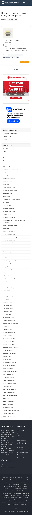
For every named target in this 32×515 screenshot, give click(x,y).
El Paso (6, 488)
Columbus (24, 484)
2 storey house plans (8, 377)
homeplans (6, 326)
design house (6, 291)
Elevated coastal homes (9, 161)
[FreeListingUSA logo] (10, 3)
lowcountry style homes (9, 176)
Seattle (20, 486)
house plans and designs (9, 362)
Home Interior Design (8, 149)
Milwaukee (26, 493)
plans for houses (7, 329)
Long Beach (14, 497)
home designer (7, 294)
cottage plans (6, 273)
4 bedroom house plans (9, 320)
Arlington (23, 504)
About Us (20, 447)
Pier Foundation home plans (10, 170)
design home (6, 285)
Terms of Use (21, 455)
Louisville (18, 493)
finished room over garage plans (11, 199)
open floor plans (7, 205)
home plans (6, 155)
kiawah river (6, 398)
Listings (6, 9)
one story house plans (8, 341)
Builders (17, 57)
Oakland (15, 502)
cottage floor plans (8, 267)
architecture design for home (10, 347)
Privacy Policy (21, 457)
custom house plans (8, 270)
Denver (25, 486)
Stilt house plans (7, 167)
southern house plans (8, 374)
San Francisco (7, 484)
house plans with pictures (9, 332)
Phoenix (12, 480)
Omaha (4, 502)
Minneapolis (22, 502)
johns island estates (8, 407)
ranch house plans (7, 264)
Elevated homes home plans (10, 158)
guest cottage (6, 196)
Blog (18, 433)
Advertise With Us (22, 452)
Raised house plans (8, 164)
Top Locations (21, 430)
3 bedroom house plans (9, 392)
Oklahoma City (25, 491)
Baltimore (12, 493)
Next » (16, 69)
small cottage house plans (9, 279)
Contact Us (20, 450)
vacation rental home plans (10, 225)
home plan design (7, 359)
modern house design (8, 288)
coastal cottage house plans (10, 261)
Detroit (11, 488)
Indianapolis (16, 484)
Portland (17, 491)
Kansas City (6, 497)
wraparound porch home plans (11, 237)
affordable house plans (9, 211)
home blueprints (7, 335)
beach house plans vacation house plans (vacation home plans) (16, 221)
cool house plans (7, 303)
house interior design (8, 297)
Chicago (20, 477)
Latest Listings (21, 440)
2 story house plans (8, 350)
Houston (26, 477)
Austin (17, 482)
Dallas (6, 482)
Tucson (13, 495)
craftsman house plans (9, 276)
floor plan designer (8, 308)
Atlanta (26, 497)
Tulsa (28, 502)
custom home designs (8, 368)
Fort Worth (7, 486)
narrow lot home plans (9, 240)
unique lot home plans (9, 246)
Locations (20, 438)
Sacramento (25, 495)
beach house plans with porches (11, 258)
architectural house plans (9, 353)
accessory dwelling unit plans (10, 190)
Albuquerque (5, 495)
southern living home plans (10, 395)
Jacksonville (24, 482)
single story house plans (9, 338)
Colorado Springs (8, 500)
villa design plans (7, 182)
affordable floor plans (8, 208)
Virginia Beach (18, 500)
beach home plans (7, 386)
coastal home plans (8, 282)
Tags (18, 435)
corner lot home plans (8, 243)
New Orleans (15, 504)
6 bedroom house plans (9, 380)
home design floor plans (9, 383)
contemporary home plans (10, 371)
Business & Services (8, 57)
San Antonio (19, 480)
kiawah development (8, 401)
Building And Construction (15, 55)
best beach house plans (9, 217)
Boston (25, 488)
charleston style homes (9, 231)
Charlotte (13, 486)
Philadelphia (5, 480)
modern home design (8, 317)
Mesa (20, 497)
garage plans (6, 184)
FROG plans (6, 202)
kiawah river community (9, 416)
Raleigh (25, 500)
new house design (7, 311)
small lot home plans (8, 249)
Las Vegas (5, 493)
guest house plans (7, 193)
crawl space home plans (9, 173)
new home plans (7, 356)
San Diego (27, 480)
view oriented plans (8, 252)
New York (5, 477)
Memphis (4, 491)
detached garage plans (9, 187)
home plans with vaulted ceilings (11, 255)
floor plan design (7, 305)
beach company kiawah (9, 413)
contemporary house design (10, 323)
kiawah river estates (8, 404)
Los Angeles (13, 477)
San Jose (12, 482)
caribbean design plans (9, 178)
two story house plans (8, 344)
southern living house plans (10, 389)
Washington (18, 488)
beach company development (11, 410)
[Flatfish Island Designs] (8, 33)
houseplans (6, 299)
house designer (7, 314)
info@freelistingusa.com (8, 467)
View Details (24, 62)
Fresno (18, 495)
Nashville (11, 491)
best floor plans (7, 214)
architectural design (8, 152)
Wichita (8, 504)
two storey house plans (9, 365)
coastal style (6, 228)
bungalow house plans (9, 234)
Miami (9, 502)
